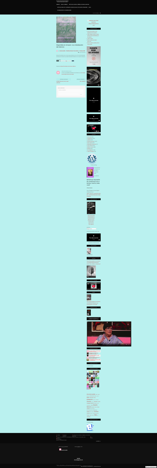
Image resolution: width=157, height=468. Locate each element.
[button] (89, 252)
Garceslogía (91, 359)
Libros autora (89, 142)
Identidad (95, 401)
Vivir (97, 415)
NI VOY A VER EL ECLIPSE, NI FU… (94, 358)
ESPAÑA (78, 458)
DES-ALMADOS (81, 80)
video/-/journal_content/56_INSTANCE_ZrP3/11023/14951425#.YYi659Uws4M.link (94, 195)
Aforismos (89, 137)
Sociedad (96, 411)
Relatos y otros (90, 147)
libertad (92, 403)
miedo (92, 405)
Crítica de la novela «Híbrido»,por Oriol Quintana (79, 4)
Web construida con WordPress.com (87, 466)
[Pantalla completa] (99, 289)
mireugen (91, 353)
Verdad (93, 415)
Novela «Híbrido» (64, 4)
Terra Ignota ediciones (96, 413)
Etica (95, 397)
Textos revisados (90, 151)
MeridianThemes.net (97, 466)
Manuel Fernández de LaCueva (66, 66)
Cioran (96, 394)
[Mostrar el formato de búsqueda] (100, 13)
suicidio (91, 413)
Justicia (99, 401)
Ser (90, 411)
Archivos (88, 227)
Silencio (74, 66)
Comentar (81, 94)
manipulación (88, 405)
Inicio (90, 7)
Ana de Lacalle (62, 50)
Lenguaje (88, 403)
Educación (91, 397)
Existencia (90, 399)
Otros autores (75, 50)
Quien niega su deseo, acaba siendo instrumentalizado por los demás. (93, 36)
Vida (95, 415)
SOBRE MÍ (58, 4)
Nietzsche (89, 407)
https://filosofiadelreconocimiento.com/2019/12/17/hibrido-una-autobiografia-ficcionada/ (93, 303)
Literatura (95, 403)
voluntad (88, 416)
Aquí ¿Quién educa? (94, 356)
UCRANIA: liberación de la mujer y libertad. (62, 81)
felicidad (97, 399)
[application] (94, 286)
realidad (88, 408)
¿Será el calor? (90, 38)
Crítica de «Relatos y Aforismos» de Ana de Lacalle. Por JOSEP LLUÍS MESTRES (72, 7)
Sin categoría (90, 150)
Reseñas (89, 148)
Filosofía (89, 401)
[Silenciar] (98, 289)
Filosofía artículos (69, 50)
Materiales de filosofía (91, 144)
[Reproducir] (87, 289)
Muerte (95, 405)
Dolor (88, 397)
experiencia (94, 399)
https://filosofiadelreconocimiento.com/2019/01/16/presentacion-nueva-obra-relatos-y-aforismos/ (93, 263)
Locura (98, 403)
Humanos (92, 401)
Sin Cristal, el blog (92, 355)
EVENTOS (89, 139)
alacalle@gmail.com (78, 459)
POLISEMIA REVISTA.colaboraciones (64, 10)
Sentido (88, 411)
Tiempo (88, 415)
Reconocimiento (92, 408)
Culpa (98, 394)
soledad (88, 413)
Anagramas (89, 138)
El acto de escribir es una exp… (94, 351)
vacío (90, 415)
